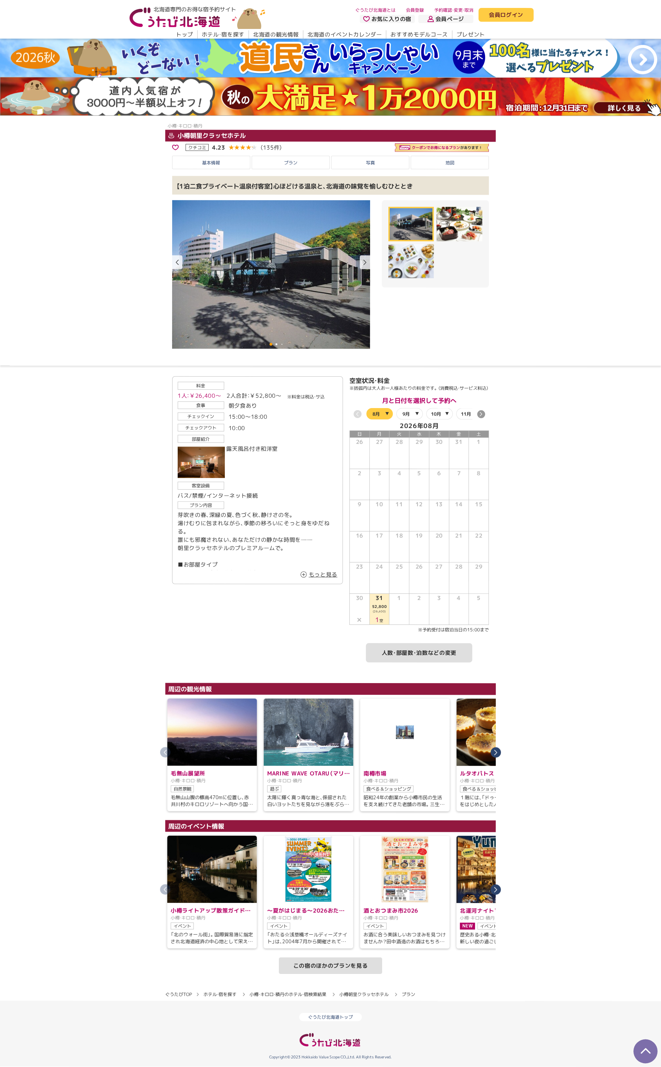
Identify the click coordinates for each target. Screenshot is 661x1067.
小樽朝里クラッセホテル (211, 135)
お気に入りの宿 (391, 19)
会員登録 (415, 10)
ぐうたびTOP (178, 994)
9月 (406, 414)
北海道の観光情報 (276, 34)
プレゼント (471, 34)
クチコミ (197, 147)
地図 (449, 163)
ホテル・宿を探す (223, 34)
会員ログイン (506, 15)
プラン (290, 163)
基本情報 (211, 163)
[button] (365, 263)
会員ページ (450, 19)
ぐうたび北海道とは (375, 10)
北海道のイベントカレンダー (344, 34)
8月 (376, 413)
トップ (184, 34)
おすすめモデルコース (419, 34)
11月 (466, 414)
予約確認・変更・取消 (453, 10)
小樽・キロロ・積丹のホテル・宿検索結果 (288, 994)
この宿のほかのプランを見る (330, 965)
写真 (370, 163)
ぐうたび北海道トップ (330, 1017)
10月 (436, 414)
